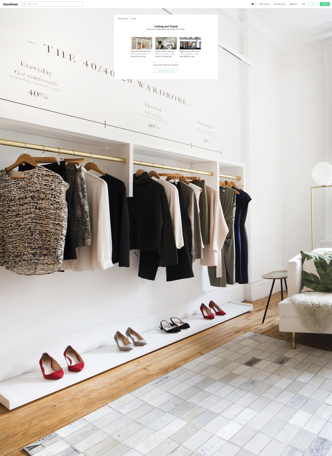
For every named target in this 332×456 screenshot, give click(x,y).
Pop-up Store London (166, 71)
